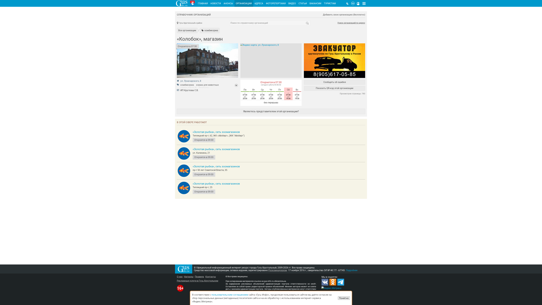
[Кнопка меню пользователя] (358, 3)
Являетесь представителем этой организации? (271, 111)
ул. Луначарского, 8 (190, 81)
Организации (244, 3)
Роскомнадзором (277, 270)
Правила (199, 276)
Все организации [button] (187, 30)
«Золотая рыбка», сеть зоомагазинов (216, 132)
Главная (203, 3)
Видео (292, 3)
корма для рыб (188, 87)
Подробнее (351, 270)
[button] (210, 30)
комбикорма (187, 85)
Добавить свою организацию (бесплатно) (344, 15)
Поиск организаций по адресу (351, 23)
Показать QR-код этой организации (334, 88)
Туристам (330, 3)
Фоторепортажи (276, 3)
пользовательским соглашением (229, 294)
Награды (188, 276)
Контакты (210, 276)
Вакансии (315, 3)
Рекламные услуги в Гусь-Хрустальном (197, 280)
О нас (180, 276)
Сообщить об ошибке (334, 82)
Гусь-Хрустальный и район (190, 23)
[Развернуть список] (236, 85)
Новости (215, 3)
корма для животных (207, 85)
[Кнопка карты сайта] (364, 3)
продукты (204, 87)
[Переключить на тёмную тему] (347, 3)
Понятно (344, 298)
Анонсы (228, 3)
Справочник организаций (194, 14)
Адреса (258, 3)
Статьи (303, 3)
